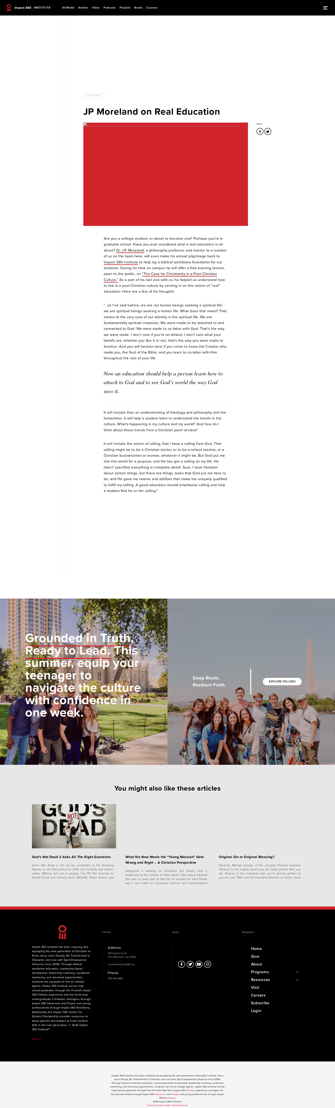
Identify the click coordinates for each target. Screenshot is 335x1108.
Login (256, 1011)
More (36, 1039)
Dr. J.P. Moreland (130, 250)
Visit (255, 987)
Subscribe (260, 1003)
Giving (151, 1105)
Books (138, 7)
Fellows (190, 1090)
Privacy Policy (180, 1105)
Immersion (161, 1094)
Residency (169, 1098)
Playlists (125, 7)
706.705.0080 (115, 978)
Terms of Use (163, 1105)
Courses (151, 7)
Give (255, 956)
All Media (68, 7)
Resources (260, 979)
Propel (175, 1094)
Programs (260, 972)
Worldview (94, 95)
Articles (83, 7)
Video (96, 7)
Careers (258, 995)
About (256, 964)
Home (256, 948)
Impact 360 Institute (121, 262)
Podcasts (110, 7)
